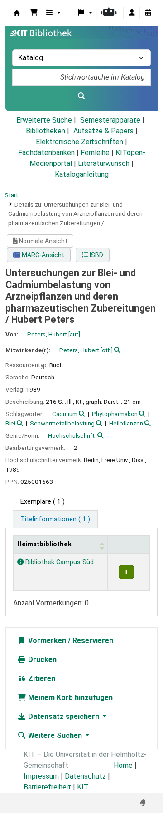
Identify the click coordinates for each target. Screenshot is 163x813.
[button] (34, 13)
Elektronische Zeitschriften (79, 141)
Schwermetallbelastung (62, 423)
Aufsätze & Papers (103, 131)
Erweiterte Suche (44, 120)
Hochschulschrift (71, 435)
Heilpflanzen (126, 423)
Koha (17, 13)
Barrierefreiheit (47, 787)
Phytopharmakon (115, 413)
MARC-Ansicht (42, 255)
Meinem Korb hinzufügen (69, 697)
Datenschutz (85, 776)
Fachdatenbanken (46, 152)
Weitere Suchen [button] (55, 735)
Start (11, 195)
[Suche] (81, 96)
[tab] (55, 519)
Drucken (41, 659)
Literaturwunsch (103, 163)
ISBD (95, 255)
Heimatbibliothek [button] (44, 544)
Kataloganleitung (82, 174)
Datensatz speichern (63, 716)
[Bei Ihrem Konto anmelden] (131, 13)
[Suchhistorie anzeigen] (148, 13)
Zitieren (40, 678)
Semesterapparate (110, 120)
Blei (10, 423)
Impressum (41, 776)
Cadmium (64, 413)
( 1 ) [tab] (42, 502)
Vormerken (46, 640)
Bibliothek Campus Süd (59, 562)
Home (123, 765)
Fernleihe (95, 152)
